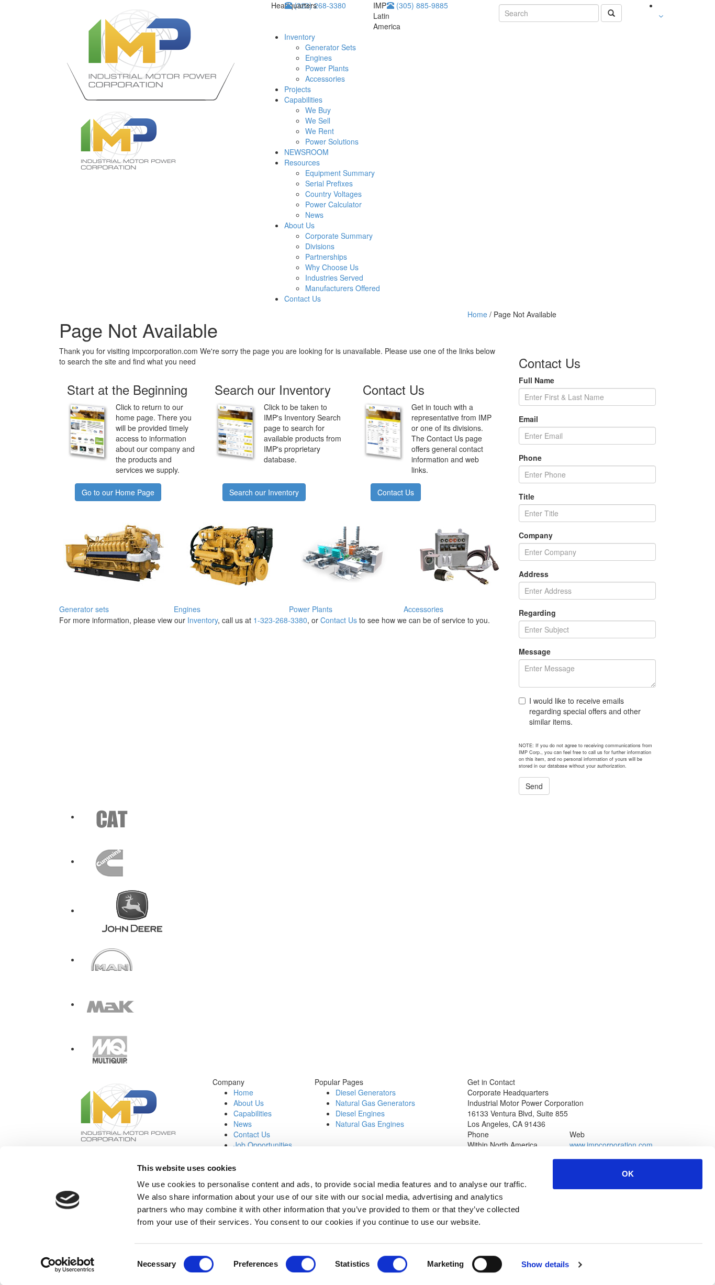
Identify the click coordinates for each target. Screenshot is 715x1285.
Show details (545, 1264)
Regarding (537, 612)
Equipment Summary (340, 173)
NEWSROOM (306, 152)
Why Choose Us (332, 267)
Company (536, 535)
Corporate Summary (339, 235)
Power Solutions (332, 141)
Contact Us (302, 298)
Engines (318, 57)
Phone (530, 457)
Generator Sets (330, 47)
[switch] (301, 1264)
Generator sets (84, 609)
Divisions (319, 246)
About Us (299, 225)
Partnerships (326, 256)
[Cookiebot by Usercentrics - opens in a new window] (68, 1264)
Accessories (325, 78)
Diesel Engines (360, 1113)
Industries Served (334, 277)
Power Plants (327, 68)
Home (477, 314)
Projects (297, 89)
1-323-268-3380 (280, 620)
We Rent (319, 131)
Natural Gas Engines (370, 1123)
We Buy (318, 110)
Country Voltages (333, 194)
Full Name (536, 380)
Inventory (299, 36)
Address (534, 574)
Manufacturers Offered (342, 288)
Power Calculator (333, 204)
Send (534, 786)
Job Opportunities (262, 1144)
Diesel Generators (366, 1092)
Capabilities (303, 99)
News (314, 214)
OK (628, 1173)
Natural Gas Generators (375, 1103)
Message (535, 651)
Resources (302, 162)
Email (528, 419)
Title (526, 496)
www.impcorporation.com (611, 1144)
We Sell (317, 120)
